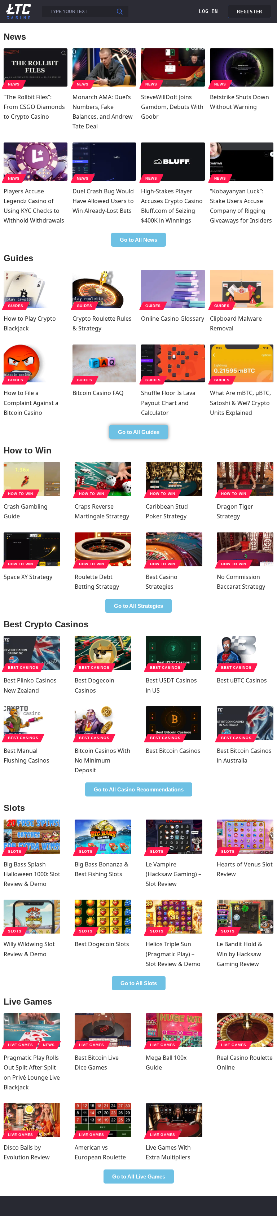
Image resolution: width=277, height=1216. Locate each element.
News (14, 84)
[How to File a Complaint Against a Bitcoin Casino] (35, 363)
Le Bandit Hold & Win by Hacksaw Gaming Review (239, 953)
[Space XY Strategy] (32, 549)
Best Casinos (23, 668)
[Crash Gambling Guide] (32, 479)
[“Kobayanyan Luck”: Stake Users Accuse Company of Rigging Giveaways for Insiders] (242, 161)
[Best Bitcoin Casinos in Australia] (245, 723)
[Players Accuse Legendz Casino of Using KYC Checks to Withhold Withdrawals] (35, 161)
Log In (208, 11)
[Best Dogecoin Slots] (103, 917)
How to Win (20, 494)
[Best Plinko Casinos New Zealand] (32, 653)
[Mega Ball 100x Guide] (174, 1030)
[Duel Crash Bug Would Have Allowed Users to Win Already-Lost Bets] (104, 161)
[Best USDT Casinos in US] (174, 653)
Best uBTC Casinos (242, 680)
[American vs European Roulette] (103, 1120)
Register (249, 11)
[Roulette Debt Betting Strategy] (103, 549)
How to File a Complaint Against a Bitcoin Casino (31, 402)
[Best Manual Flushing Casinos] (32, 723)
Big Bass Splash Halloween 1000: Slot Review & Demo (32, 874)
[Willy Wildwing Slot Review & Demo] (32, 917)
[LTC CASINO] (18, 11)
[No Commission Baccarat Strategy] (245, 549)
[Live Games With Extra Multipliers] (174, 1120)
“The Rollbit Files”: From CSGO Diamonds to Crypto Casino (34, 106)
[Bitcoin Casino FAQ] (104, 363)
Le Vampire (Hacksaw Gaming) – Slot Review (173, 874)
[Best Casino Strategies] (174, 549)
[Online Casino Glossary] (173, 289)
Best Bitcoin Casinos (173, 751)
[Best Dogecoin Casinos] (103, 653)
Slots (15, 851)
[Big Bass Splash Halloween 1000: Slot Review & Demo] (32, 836)
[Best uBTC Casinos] (245, 653)
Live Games (20, 1045)
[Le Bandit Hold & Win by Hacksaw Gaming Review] (245, 917)
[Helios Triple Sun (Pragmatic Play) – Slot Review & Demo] (174, 917)
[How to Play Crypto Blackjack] (35, 289)
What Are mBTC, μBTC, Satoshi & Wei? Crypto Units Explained (240, 402)
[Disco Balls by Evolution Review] (32, 1120)
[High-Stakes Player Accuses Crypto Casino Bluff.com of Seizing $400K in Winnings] (173, 161)
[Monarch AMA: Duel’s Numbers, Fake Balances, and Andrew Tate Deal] (104, 67)
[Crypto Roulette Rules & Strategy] (104, 289)
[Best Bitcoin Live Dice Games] (103, 1030)
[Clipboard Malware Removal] (242, 289)
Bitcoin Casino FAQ (98, 393)
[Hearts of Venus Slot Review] (245, 836)
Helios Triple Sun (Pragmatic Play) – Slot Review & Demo (173, 953)
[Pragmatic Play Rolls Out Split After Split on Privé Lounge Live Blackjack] (32, 1030)
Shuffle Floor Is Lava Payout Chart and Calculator (168, 402)
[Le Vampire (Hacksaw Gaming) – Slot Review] (174, 836)
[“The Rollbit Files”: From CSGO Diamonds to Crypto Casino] (35, 67)
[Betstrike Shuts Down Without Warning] (242, 67)
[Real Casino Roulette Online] (245, 1030)
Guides (15, 306)
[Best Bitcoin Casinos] (174, 723)
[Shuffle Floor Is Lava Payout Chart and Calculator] (173, 363)
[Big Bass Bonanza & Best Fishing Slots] (103, 836)
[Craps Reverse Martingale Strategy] (103, 479)
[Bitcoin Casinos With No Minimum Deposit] (103, 723)
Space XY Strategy (28, 577)
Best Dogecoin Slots (102, 944)
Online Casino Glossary (172, 318)
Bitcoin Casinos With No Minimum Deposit (102, 760)
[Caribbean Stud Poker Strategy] (174, 479)
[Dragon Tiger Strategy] (245, 479)
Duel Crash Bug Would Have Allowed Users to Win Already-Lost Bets (103, 201)
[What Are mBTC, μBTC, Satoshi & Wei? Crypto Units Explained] (242, 363)
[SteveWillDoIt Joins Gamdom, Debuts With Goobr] (173, 67)
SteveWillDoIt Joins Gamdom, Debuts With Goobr (172, 106)
